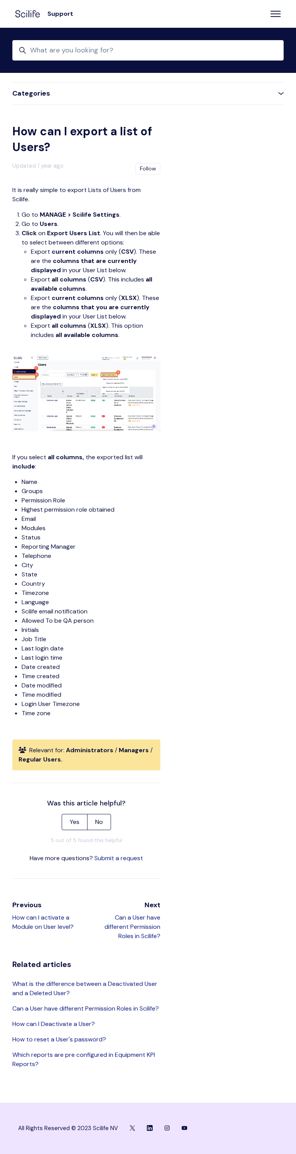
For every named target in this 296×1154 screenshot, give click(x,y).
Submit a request (118, 858)
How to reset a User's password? (59, 1039)
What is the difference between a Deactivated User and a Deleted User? (84, 988)
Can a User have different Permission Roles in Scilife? (132, 926)
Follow (148, 168)
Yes (74, 822)
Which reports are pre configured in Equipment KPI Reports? (83, 1059)
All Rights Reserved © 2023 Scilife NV (68, 1128)
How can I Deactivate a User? (53, 1024)
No (99, 822)
